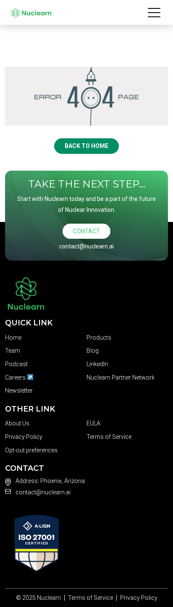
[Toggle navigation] (155, 12)
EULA (93, 423)
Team (12, 350)
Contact (86, 231)
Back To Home (86, 146)
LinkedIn (97, 364)
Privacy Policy (23, 436)
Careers (16, 377)
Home (13, 337)
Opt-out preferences (31, 450)
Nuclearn (49, 598)
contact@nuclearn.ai (86, 246)
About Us (17, 423)
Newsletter (19, 390)
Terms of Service (108, 436)
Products (98, 337)
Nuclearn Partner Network (120, 377)
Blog (92, 350)
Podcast (16, 364)
